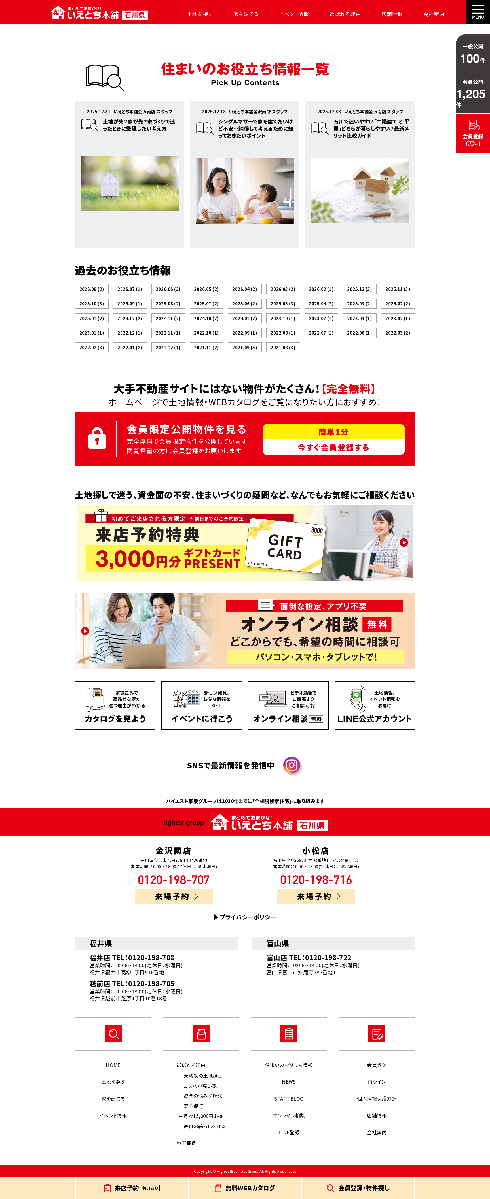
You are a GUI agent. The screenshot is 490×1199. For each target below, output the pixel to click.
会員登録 (377, 1064)
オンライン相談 (289, 1115)
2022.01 (129, 347)
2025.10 (91, 303)
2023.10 (283, 318)
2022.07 (321, 333)
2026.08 (91, 289)
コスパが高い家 (200, 1085)
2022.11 (168, 333)
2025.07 (206, 303)
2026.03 (283, 289)
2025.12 (359, 289)
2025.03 (359, 303)
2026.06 (168, 289)
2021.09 (244, 347)
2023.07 (321, 318)
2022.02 (91, 347)
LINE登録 (289, 1132)
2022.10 (206, 333)
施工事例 (186, 1142)
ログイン (377, 1081)
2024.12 (129, 318)
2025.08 (168, 303)
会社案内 (434, 14)
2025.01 (91, 318)
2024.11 (168, 318)
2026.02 (321, 289)
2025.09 (129, 303)
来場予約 (172, 896)
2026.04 (244, 289)
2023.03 (359, 318)
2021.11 (206, 347)
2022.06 (359, 333)
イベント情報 (294, 14)
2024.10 (206, 318)
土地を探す (200, 14)
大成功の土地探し (202, 1075)
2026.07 (129, 289)
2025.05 (283, 303)
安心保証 (193, 1105)
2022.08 (283, 333)
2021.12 (168, 347)
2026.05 (206, 289)
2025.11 (397, 289)
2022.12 (129, 333)
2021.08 (283, 347)
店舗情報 (392, 14)
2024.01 (244, 318)
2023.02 (397, 318)
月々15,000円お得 (203, 1115)
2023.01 (91, 333)
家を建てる (246, 14)
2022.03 (397, 333)
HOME (113, 1064)
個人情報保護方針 (377, 1098)
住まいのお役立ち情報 (289, 1064)
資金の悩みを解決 (203, 1095)
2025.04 (321, 303)
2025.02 (397, 303)
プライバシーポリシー (247, 917)
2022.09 (244, 333)
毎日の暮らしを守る (204, 1126)
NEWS (289, 1081)
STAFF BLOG (289, 1098)
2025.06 (244, 303)
